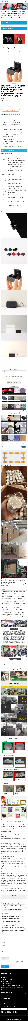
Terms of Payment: (7, 141)
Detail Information (8, 150)
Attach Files (5, 958)
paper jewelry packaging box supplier (11, 903)
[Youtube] (10, 1012)
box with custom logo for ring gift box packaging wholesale (11, 906)
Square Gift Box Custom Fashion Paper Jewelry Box (13, 931)
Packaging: (5, 124)
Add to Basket (9, 110)
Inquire (9, 106)
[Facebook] (2, 1012)
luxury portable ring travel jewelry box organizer (11, 922)
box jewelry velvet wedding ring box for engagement (11, 912)
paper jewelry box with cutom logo (10, 918)
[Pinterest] (16, 1012)
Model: (4, 120)
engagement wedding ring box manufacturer (13, 927)
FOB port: (5, 139)
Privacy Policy (19, 1019)
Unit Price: (5, 137)
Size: (4, 122)
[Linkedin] (8, 1012)
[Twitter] (5, 1012)
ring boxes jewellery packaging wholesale (12, 909)
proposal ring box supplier (8, 925)
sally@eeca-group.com (8, 979)
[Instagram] (13, 1012)
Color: (19, 120)
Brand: (4, 144)
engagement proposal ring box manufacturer (13, 916)
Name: (4, 129)
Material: (5, 127)
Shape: (13, 122)
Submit (5, 966)
